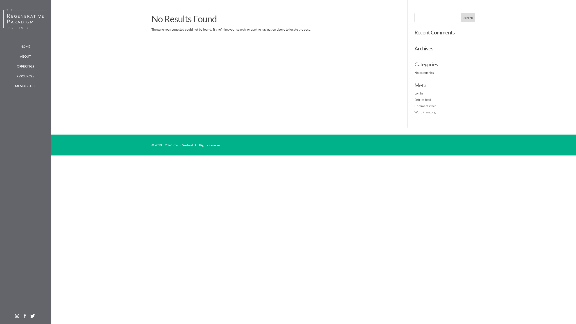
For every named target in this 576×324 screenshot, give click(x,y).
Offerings (25, 66)
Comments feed (425, 106)
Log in (418, 93)
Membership (25, 86)
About (25, 56)
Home (25, 46)
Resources (25, 76)
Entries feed (422, 99)
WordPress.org (425, 112)
